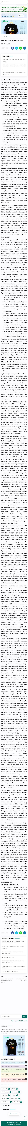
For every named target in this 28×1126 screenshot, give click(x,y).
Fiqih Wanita (15, 1098)
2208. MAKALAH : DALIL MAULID (10, 1066)
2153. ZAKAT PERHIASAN (8, 957)
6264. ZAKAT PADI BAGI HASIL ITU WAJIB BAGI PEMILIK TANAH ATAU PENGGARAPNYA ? (14, 66)
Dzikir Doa (5, 1098)
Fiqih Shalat (6, 1088)
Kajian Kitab (18, 1102)
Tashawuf (16, 1092)
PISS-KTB (4, 1026)
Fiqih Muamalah (6, 1102)
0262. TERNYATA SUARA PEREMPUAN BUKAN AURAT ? (7, 980)
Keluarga (15, 1095)
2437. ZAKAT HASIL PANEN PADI (10, 971)
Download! (21, 15)
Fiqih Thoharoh (6, 1092)
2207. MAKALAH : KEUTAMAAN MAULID (12, 1062)
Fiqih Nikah (5, 1095)
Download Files (14, 1114)
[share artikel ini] (12, 48)
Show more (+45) (6, 1105)
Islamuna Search (17, 1124)
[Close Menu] (25, 15)
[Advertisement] (14, 1000)
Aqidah (15, 1088)
